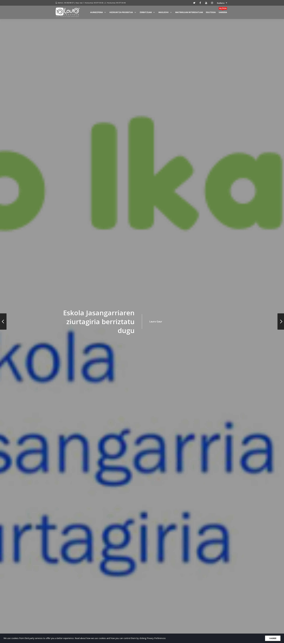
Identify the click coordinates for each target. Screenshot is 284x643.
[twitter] (194, 3)
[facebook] (200, 3)
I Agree (272, 638)
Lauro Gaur (155, 321)
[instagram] (212, 3)
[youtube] (206, 3)
